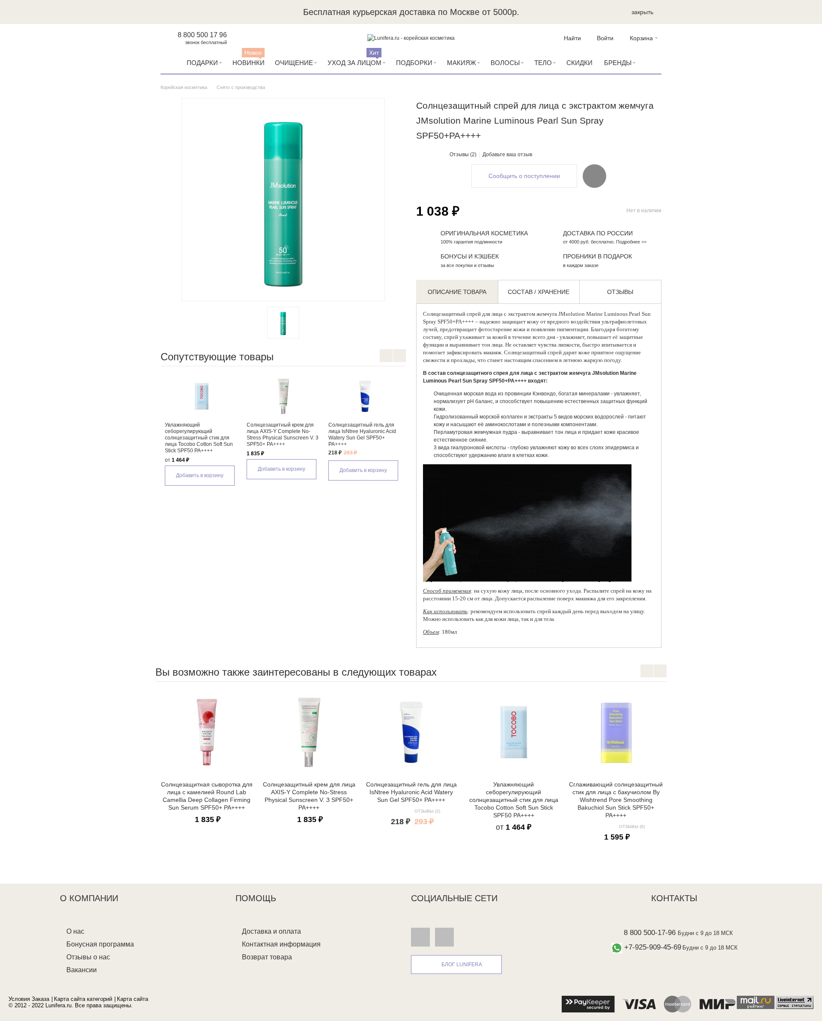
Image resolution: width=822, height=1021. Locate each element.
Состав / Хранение (538, 291)
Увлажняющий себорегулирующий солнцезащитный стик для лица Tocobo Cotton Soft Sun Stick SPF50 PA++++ (199, 438)
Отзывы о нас (88, 957)
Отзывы (620, 291)
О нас (75, 931)
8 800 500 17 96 (202, 35)
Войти (605, 38)
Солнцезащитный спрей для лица (463, 314)
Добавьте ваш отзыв (507, 154)
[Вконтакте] (420, 937)
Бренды (617, 62)
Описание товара (457, 291)
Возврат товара (267, 957)
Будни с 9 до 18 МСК (705, 933)
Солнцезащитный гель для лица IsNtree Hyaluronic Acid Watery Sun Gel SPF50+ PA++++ (362, 434)
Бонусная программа (100, 944)
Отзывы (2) (463, 154)
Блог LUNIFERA (461, 965)
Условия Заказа (29, 999)
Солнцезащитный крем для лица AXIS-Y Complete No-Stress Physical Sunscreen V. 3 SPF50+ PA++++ (283, 434)
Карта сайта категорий (83, 999)
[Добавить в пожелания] (594, 176)
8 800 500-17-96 (650, 933)
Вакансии (81, 970)
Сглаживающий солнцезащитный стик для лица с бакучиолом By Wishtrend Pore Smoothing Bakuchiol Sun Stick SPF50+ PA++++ (616, 800)
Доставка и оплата (271, 931)
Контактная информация (281, 944)
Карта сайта (132, 999)
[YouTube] (444, 937)
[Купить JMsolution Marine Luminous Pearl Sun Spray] (283, 323)
